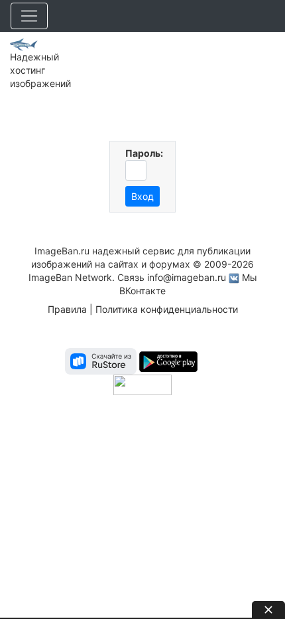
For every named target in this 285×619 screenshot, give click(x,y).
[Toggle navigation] (29, 16)
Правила (67, 309)
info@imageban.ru (186, 277)
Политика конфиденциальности (166, 309)
